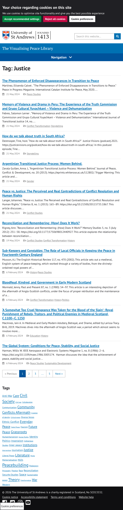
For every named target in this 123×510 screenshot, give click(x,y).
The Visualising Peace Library (27, 48)
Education (35, 335)
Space (22, 474)
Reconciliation (31, 470)
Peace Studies (34, 94)
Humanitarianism (10, 436)
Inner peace (15, 445)
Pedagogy (33, 465)
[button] (10, 373)
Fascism (24, 427)
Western (6, 484)
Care (16, 396)
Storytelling (57, 125)
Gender (30, 181)
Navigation (59, 57)
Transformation (25, 480)
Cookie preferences (82, 19)
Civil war (18, 402)
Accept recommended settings (21, 19)
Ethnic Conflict (10, 422)
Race (21, 470)
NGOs (20, 459)
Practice (15, 470)
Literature (22, 455)
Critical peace (15, 417)
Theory (14, 479)
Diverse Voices (27, 417)
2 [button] (29, 373)
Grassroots (19, 431)
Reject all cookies (55, 19)
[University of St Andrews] (26, 35)
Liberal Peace (8, 455)
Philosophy (6, 471)
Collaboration (27, 402)
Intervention (6, 450)
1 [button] (22, 373)
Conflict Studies (35, 212)
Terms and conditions (63, 497)
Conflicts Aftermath (16, 412)
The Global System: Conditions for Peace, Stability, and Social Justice (50, 346)
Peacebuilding (15, 465)
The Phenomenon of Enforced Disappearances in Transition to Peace (50, 81)
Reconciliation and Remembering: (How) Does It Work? (41, 223)
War (34, 479)
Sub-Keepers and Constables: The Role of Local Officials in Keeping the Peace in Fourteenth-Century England (58, 252)
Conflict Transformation (38, 125)
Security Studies (10, 474)
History (71, 240)
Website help (86, 497)
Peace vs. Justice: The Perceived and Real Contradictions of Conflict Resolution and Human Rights (60, 193)
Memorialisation (9, 460)
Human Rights (24, 437)
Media (32, 456)
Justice (28, 449)
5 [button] (49, 373)
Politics (65, 299)
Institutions (30, 445)
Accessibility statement (34, 497)
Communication (9, 407)
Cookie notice (10, 497)
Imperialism (17, 440)
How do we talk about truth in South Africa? (33, 136)
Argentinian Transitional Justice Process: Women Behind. (42, 163)
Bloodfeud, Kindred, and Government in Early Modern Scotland (46, 282)
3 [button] (35, 373)
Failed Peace (15, 427)
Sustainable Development (58, 363)
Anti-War (7, 396)
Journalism (17, 450)
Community (26, 407)
